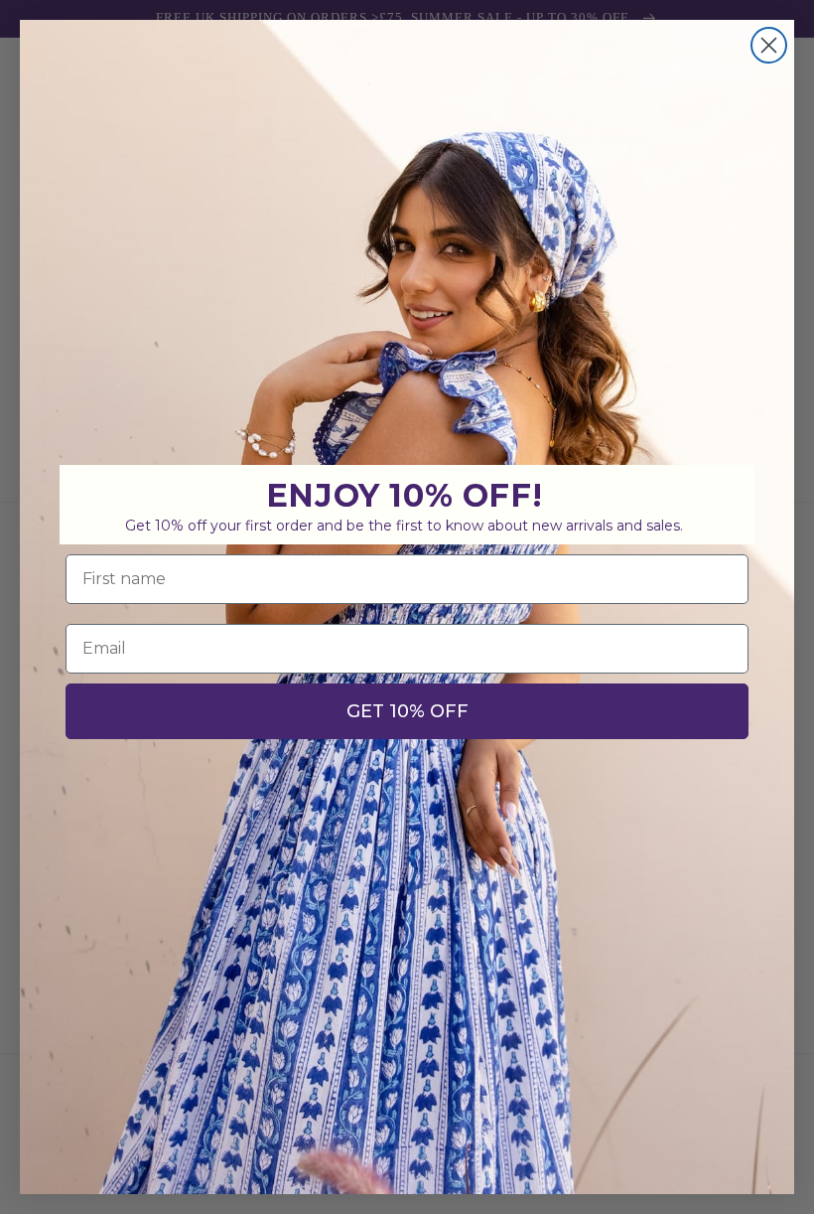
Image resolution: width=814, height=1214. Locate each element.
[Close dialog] (768, 45)
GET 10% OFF (407, 711)
